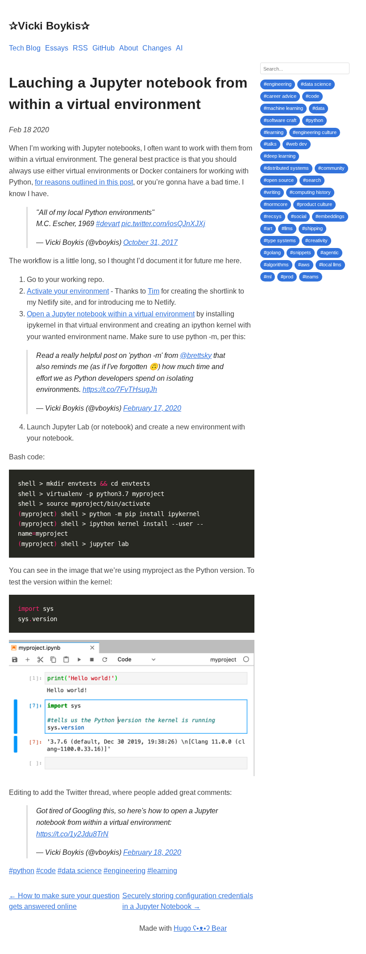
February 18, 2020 (152, 852)
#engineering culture (315, 132)
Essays (56, 48)
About (128, 48)
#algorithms (276, 264)
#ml (267, 276)
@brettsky (196, 355)
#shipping (312, 228)
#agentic (329, 252)
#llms (287, 228)
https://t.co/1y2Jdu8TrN (72, 834)
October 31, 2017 (150, 242)
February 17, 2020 (152, 408)
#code (46, 870)
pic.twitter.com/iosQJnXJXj (163, 223)
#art (268, 228)
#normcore (275, 204)
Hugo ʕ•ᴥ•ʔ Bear (200, 928)
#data (318, 108)
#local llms (330, 264)
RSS (80, 48)
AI (179, 48)
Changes (156, 48)
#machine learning (283, 108)
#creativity (316, 240)
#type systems (280, 240)
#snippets (300, 252)
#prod (287, 276)
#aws (304, 264)
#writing (272, 192)
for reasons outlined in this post (84, 182)
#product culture (314, 204)
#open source (279, 180)
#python (21, 870)
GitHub (103, 48)
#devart (108, 223)
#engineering (125, 870)
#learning (162, 870)
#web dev (296, 144)
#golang (272, 252)
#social (298, 216)
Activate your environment (68, 291)
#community (331, 168)
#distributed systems (286, 168)
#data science (80, 870)
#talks (270, 144)
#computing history (310, 192)
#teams (311, 276)
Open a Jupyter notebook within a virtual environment (111, 314)
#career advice (280, 96)
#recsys (273, 216)
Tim (153, 291)
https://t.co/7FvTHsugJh (120, 389)
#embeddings (330, 216)
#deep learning (279, 156)
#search (312, 180)
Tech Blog (25, 48)
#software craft (280, 120)
